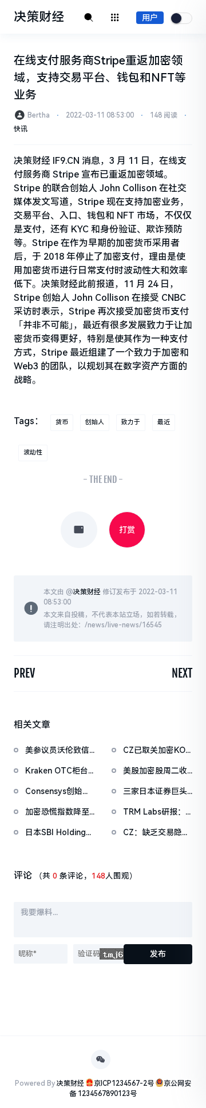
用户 (150, 17)
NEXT (182, 673)
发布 (158, 953)
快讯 (20, 129)
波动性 (32, 452)
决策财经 (87, 592)
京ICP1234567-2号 (124, 1083)
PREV (24, 673)
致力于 (130, 422)
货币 (62, 422)
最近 (163, 422)
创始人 (94, 422)
